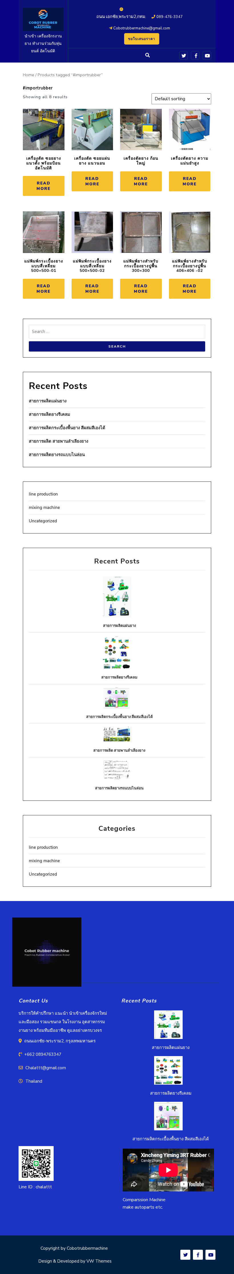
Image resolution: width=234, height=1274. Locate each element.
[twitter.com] (182, 55)
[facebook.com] (194, 55)
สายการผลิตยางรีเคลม (49, 414)
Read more (44, 185)
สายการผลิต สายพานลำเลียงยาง (58, 441)
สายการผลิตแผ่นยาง (47, 401)
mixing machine (44, 507)
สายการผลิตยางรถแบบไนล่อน (57, 455)
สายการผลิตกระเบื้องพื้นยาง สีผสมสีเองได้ (67, 428)
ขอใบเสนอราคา (141, 39)
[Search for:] (117, 333)
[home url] (47, 954)
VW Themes (98, 1261)
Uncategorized (43, 521)
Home (28, 75)
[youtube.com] (206, 55)
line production (43, 494)
